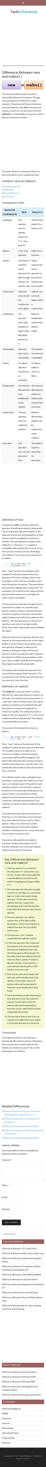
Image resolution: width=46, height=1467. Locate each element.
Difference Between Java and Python (19, 1372)
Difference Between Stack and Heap (21, 1126)
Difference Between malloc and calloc (21, 1138)
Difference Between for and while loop (20, 1292)
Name (5, 1185)
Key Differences (12, 193)
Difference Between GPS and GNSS (18, 1381)
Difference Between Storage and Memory (21, 1394)
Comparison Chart (12, 186)
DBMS (5, 1413)
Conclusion (9, 196)
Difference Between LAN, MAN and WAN (21, 1274)
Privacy (27, 1459)
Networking (7, 1428)
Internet (6, 1423)
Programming (8, 1438)
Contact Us (37, 1456)
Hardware (6, 1418)
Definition (9, 189)
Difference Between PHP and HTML (19, 1376)
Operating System (10, 1433)
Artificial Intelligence (11, 1408)
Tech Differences (23, 12)
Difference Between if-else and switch (20, 1279)
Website (6, 1209)
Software (6, 1442)
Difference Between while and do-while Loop (23, 1253)
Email (5, 1197)
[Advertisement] (23, 41)
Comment (7, 1160)
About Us (19, 1459)
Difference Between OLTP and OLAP (19, 1248)
